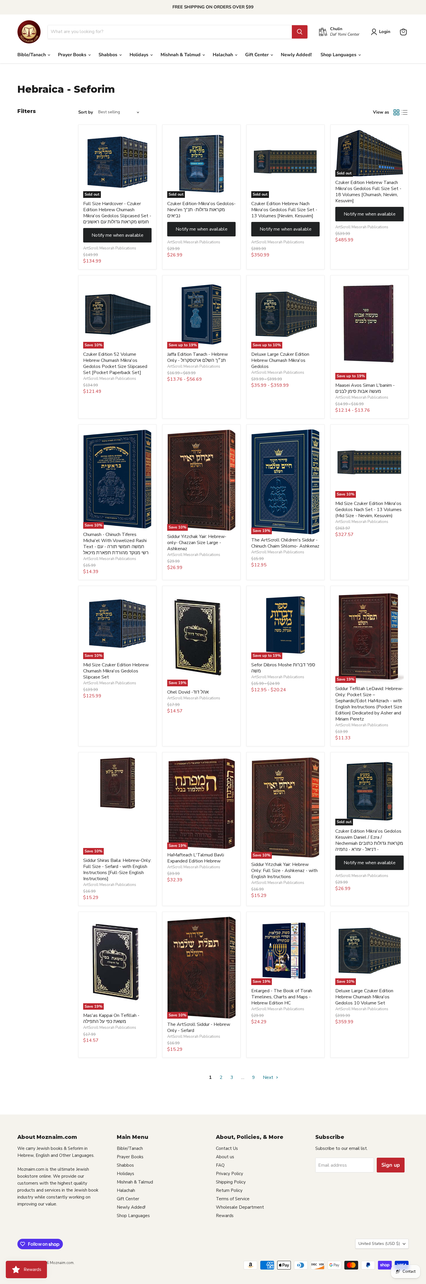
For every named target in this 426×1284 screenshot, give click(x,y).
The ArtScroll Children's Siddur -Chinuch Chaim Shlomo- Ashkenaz (285, 543)
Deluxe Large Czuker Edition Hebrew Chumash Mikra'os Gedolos (280, 360)
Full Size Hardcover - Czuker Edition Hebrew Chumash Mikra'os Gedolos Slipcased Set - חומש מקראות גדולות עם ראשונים (117, 212)
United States (379, 1243)
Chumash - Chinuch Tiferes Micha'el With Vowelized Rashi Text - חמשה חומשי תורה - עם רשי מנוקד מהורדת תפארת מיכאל (116, 543)
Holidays (140, 55)
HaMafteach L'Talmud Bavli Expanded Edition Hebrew (195, 858)
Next (268, 1077)
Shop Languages (339, 55)
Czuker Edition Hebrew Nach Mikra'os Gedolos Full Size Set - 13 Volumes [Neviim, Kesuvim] (284, 209)
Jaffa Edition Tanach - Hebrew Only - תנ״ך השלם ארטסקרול (197, 357)
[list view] (404, 112)
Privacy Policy (229, 1174)
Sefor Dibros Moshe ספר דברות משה (283, 668)
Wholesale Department (240, 1207)
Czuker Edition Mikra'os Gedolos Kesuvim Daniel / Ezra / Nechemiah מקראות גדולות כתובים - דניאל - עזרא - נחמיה (369, 840)
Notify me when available (117, 235)
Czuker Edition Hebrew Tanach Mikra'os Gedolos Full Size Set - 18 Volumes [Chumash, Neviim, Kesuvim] (368, 191)
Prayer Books (73, 55)
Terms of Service (233, 1199)
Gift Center (257, 55)
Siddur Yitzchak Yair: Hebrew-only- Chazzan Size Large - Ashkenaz (196, 542)
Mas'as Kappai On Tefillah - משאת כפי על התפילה (111, 1018)
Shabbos (109, 55)
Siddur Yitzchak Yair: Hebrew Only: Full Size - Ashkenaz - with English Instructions (284, 870)
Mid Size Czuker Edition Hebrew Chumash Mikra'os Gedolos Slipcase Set (116, 671)
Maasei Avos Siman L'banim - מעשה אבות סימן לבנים (365, 388)
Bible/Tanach (32, 55)
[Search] (299, 32)
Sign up (390, 1164)
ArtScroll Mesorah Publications (109, 248)
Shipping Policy (231, 1182)
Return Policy (229, 1190)
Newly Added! (296, 55)
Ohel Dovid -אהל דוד (188, 692)
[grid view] (396, 112)
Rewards (225, 1216)
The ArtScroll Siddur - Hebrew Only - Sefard (198, 1027)
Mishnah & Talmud (181, 55)
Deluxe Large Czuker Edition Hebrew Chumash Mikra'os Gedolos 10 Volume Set (364, 997)
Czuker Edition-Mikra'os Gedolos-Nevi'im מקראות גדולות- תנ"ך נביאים (201, 209)
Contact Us (227, 1148)
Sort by (85, 112)
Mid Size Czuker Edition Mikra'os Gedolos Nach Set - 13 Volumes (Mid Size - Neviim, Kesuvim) (368, 509)
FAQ (220, 1165)
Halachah (223, 55)
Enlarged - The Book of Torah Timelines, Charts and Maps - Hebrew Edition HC (281, 997)
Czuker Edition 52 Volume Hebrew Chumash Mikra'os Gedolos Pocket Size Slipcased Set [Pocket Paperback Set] (115, 363)
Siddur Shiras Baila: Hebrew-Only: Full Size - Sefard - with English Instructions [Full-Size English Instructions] (117, 869)
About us (225, 1157)
